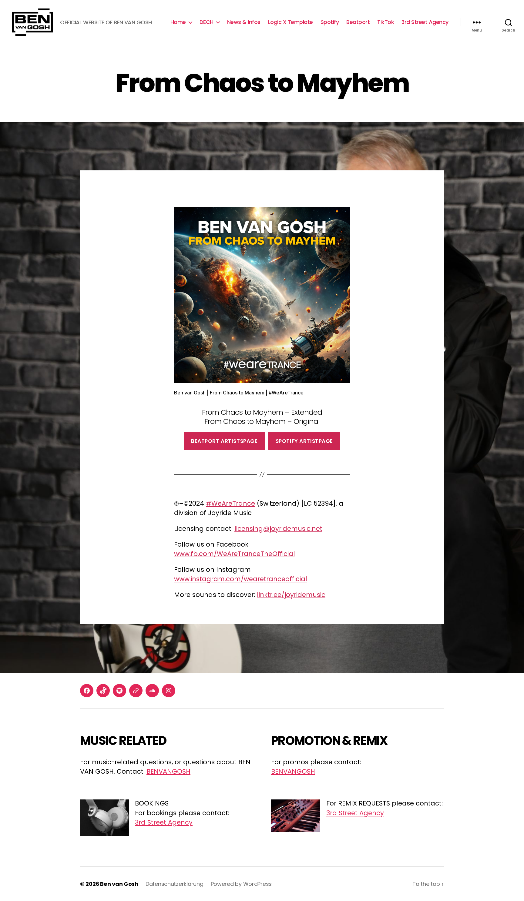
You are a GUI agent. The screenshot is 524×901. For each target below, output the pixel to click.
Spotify (330, 22)
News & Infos (243, 22)
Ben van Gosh (119, 884)
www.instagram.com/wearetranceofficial (240, 578)
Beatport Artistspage (224, 441)
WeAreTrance (288, 393)
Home (178, 22)
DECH (206, 22)
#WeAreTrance (230, 503)
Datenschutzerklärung (174, 884)
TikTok (385, 22)
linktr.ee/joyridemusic (291, 594)
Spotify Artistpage (304, 441)
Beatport (358, 22)
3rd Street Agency (424, 22)
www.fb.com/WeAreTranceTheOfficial (234, 553)
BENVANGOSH (168, 771)
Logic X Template (290, 22)
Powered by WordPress (241, 884)
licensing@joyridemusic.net (278, 528)
